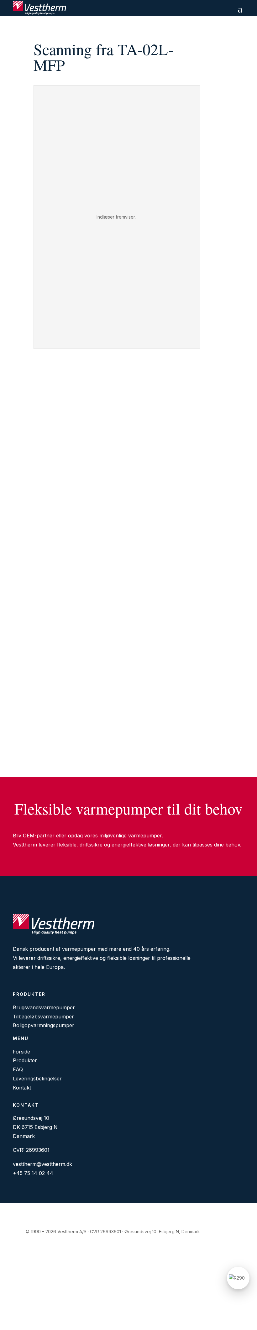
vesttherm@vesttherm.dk (42, 1164)
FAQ (18, 1069)
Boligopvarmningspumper (43, 1025)
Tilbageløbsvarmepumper (43, 1016)
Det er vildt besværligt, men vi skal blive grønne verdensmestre (91, 733)
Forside (21, 1051)
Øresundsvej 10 (31, 1118)
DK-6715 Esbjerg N (35, 1127)
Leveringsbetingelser (37, 1078)
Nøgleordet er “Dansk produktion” (58, 645)
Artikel (25, 392)
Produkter (25, 1060)
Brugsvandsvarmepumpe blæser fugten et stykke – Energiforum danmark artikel (110, 558)
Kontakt (22, 1087)
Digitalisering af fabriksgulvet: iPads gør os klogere (77, 470)
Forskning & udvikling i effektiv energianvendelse (76, 514)
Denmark (24, 1136)
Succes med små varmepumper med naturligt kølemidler (83, 602)
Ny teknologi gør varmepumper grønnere (66, 689)
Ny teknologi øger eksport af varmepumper (68, 427)
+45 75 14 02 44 (33, 1173)
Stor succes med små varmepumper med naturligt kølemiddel (88, 383)
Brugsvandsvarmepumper (44, 1007)
